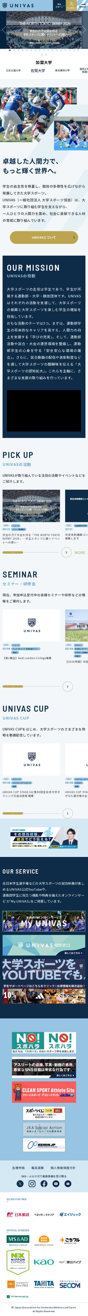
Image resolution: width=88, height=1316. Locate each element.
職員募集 (37, 1168)
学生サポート (59, 5)
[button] (84, 30)
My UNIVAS (71, 8)
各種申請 (18, 1168)
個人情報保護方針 (63, 1168)
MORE (80, 552)
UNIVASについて (44, 237)
